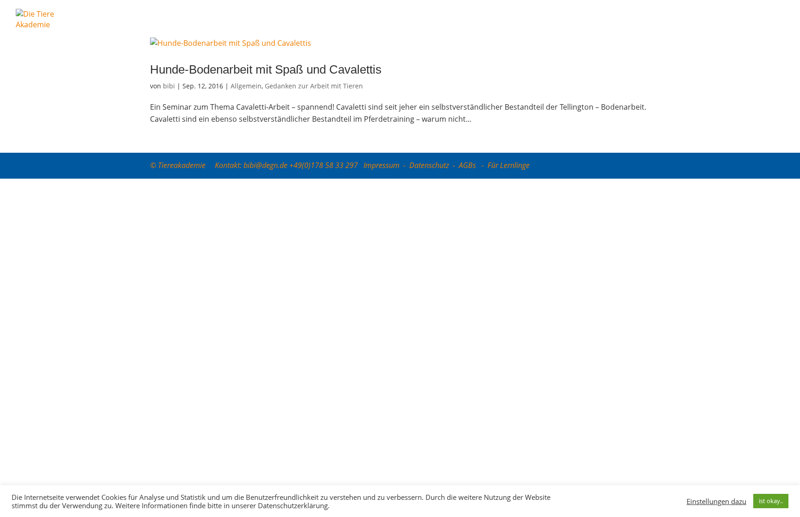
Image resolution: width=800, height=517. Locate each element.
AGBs (468, 165)
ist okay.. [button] (771, 501)
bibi (169, 85)
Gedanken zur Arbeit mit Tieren (314, 85)
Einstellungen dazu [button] (716, 501)
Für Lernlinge (509, 165)
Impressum (381, 165)
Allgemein (246, 85)
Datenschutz (429, 165)
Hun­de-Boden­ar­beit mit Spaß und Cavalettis (265, 69)
